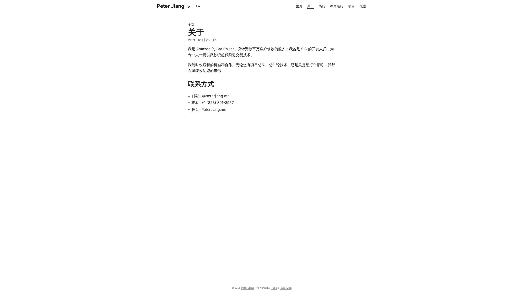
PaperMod (286, 287)
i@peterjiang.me (215, 96)
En (198, 6)
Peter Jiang (170, 6)
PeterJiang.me (213, 109)
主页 (191, 24)
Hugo (274, 287)
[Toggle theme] (188, 6)
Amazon (203, 49)
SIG (304, 49)
